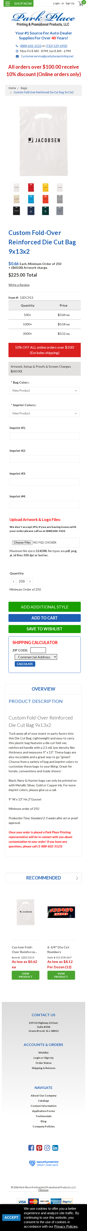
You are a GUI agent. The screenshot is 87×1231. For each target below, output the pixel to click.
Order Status (43, 1063)
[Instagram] (47, 1148)
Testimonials (43, 1116)
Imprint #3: (18, 473)
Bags (24, 88)
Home (12, 88)
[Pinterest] (39, 1148)
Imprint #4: (18, 496)
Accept (11, 1217)
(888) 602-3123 (30, 46)
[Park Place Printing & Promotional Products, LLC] (43, 18)
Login (56, 3)
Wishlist (43, 1052)
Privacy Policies (66, 1226)
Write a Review (19, 285)
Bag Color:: (20, 382)
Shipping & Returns (43, 1068)
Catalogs (43, 1100)
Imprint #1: (18, 428)
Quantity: (17, 573)
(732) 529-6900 (56, 46)
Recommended (43, 877)
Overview (43, 688)
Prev (72, 878)
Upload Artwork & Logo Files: (35, 519)
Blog (43, 1121)
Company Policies (44, 1126)
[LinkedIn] (55, 1148)
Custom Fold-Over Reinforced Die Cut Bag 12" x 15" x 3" (25, 949)
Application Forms (43, 1111)
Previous (9, 140)
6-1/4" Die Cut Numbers (58, 949)
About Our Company (43, 1095)
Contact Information (43, 1105)
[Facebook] (31, 1148)
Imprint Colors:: (23, 405)
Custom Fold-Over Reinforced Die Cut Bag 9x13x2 (44, 92)
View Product (26, 975)
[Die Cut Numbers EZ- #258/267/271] (61, 912)
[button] (43, 1201)
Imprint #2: (18, 450)
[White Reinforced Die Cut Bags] (25, 912)
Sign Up (70, 3)
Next (77, 140)
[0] (78, 3)
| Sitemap (43, 1189)
